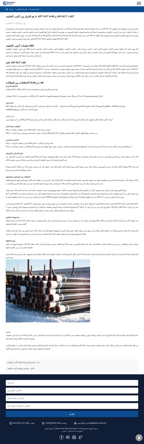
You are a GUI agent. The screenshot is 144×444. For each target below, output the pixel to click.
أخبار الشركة (34, 9)
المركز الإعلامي (21, 9)
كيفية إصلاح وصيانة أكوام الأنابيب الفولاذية (21, 362)
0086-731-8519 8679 (21, 423)
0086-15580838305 (53, 423)
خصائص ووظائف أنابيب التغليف (18, 368)
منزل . (11, 9)
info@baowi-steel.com (97, 423)
